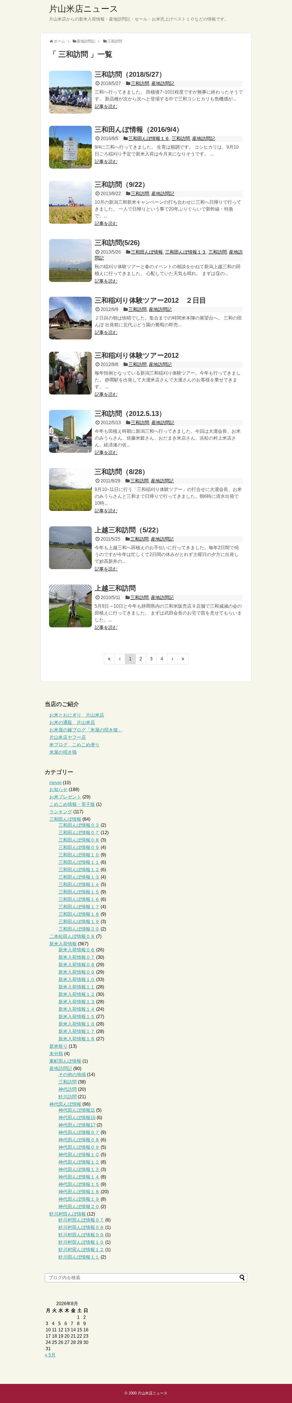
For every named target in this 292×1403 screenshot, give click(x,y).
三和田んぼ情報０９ (79, 847)
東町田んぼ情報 (65, 1061)
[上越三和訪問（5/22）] (70, 547)
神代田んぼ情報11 (76, 1110)
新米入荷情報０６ (76, 949)
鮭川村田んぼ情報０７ (81, 1220)
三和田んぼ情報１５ (79, 891)
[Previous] (120, 659)
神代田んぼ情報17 (77, 1125)
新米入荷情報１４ (76, 1009)
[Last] (183, 659)
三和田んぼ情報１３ (185, 252)
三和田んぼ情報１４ (79, 884)
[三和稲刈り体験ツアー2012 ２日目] (70, 318)
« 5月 (50, 1355)
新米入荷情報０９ (76, 972)
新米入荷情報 (63, 943)
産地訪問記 (162, 83)
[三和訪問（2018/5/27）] (70, 92)
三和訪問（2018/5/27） (130, 74)
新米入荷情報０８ (76, 964)
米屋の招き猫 (63, 752)
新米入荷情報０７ (76, 957)
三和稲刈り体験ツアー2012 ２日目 (150, 300)
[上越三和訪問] (70, 606)
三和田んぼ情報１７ (79, 906)
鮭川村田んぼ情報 (67, 1214)
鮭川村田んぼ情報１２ (81, 1249)
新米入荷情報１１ (76, 986)
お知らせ (58, 789)
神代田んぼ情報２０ (79, 1206)
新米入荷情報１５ (76, 1016)
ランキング (60, 811)
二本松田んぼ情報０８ (72, 936)
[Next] (172, 659)
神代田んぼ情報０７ (79, 1132)
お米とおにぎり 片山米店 (76, 715)
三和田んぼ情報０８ (79, 840)
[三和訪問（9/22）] (70, 202)
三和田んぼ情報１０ (79, 854)
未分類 (56, 1053)
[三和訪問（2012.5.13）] (70, 431)
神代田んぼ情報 (65, 1104)
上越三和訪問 (115, 588)
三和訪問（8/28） (122, 472)
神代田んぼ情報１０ (79, 1154)
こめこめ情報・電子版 (72, 804)
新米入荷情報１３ (76, 1001)
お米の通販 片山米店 (72, 722)
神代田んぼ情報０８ (79, 1139)
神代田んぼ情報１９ (79, 1199)
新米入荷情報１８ (76, 1038)
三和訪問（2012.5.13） (130, 413)
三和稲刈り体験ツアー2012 (137, 355)
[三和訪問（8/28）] (70, 489)
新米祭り (58, 1046)
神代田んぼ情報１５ (79, 1184)
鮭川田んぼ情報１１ (79, 1257)
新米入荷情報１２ (76, 994)
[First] (109, 659)
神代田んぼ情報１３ (79, 1169)
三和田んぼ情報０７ (79, 832)
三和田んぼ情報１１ (79, 862)
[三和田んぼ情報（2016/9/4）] (70, 147)
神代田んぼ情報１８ (79, 1191)
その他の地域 (72, 1074)
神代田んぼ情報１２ (79, 1162)
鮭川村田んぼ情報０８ (81, 1227)
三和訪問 (140, 83)
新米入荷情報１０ (76, 979)
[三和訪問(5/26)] (70, 260)
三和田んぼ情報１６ (148, 138)
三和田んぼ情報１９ (79, 921)
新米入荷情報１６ (76, 1024)
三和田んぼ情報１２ (79, 869)
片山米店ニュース (83, 8)
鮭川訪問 (67, 1096)
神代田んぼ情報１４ (79, 1176)
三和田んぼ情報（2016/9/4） (139, 129)
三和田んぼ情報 (147, 252)
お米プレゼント (65, 797)
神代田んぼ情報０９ (79, 1147)
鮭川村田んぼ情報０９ (81, 1234)
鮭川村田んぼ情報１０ (81, 1242)
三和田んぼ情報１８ (79, 914)
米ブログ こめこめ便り (74, 744)
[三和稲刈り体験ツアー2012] (70, 373)
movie (55, 782)
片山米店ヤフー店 (67, 737)
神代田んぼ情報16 (77, 1117)
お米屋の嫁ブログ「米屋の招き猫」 (85, 729)
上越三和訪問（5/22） (129, 530)
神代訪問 (67, 1089)
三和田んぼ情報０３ (79, 825)
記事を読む (106, 106)
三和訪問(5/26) (117, 242)
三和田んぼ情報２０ (79, 929)
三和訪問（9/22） (122, 184)
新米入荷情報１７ (76, 1031)
